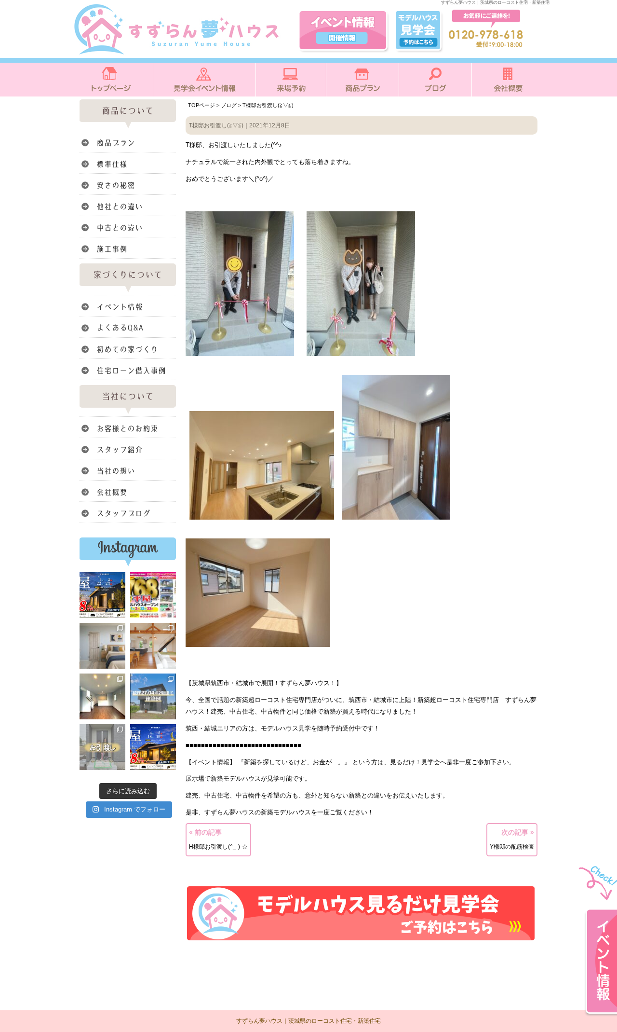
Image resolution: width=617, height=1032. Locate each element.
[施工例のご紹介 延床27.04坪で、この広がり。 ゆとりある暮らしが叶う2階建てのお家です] (153, 696)
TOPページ (201, 105)
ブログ (229, 105)
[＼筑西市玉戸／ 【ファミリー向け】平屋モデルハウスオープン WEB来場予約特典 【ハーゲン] (102, 595)
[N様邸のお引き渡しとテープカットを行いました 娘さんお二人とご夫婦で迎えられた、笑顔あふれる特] (102, 747)
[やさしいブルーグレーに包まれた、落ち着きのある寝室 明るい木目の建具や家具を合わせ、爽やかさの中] (102, 646)
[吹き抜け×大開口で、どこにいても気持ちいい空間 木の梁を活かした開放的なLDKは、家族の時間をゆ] (153, 646)
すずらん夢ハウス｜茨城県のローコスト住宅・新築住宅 (308, 1021)
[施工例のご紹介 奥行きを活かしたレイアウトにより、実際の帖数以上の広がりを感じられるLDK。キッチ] (102, 696)
